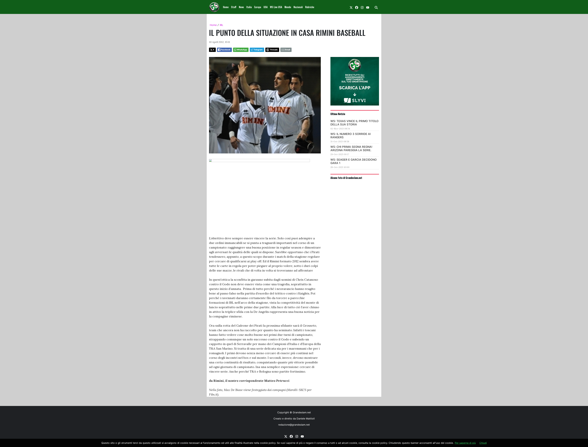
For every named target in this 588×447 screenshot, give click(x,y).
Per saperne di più (465, 442)
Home (226, 7)
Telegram (258, 50)
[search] (376, 7)
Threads (274, 50)
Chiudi (483, 442)
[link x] (351, 7)
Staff (233, 7)
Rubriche (309, 7)
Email (287, 50)
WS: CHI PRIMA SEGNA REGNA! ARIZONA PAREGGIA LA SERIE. (351, 148)
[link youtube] (367, 7)
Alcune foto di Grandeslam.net (346, 178)
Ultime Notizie (337, 114)
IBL (221, 24)
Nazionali (298, 7)
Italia (249, 7)
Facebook (225, 50)
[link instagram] (362, 7)
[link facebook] (356, 7)
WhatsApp (242, 50)
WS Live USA (276, 7)
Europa (257, 7)
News (241, 7)
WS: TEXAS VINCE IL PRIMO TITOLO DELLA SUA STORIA (354, 122)
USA (266, 7)
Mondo (288, 7)
